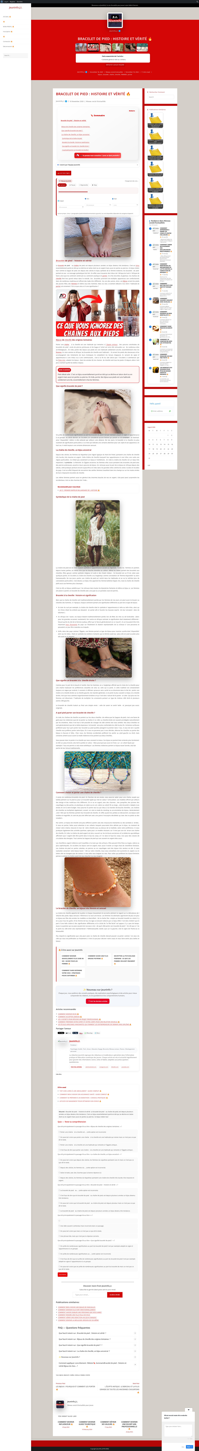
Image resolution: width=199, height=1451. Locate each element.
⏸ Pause (72, 185)
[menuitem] (2, 1)
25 (153, 453)
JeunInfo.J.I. (15, 7)
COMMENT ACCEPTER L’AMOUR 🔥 (70, 1017)
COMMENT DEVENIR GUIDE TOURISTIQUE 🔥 (87, 1424)
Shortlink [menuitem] (19, 1)
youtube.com (125, 1067)
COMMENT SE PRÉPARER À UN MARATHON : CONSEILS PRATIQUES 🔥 (84, 1098)
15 (168, 444)
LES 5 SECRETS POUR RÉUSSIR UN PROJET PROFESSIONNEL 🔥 (79, 1019)
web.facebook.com (91, 1067)
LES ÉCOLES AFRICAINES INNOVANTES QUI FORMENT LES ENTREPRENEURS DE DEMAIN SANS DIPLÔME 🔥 (94, 1024)
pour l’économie (71, 625)
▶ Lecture (62, 185)
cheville (117, 74)
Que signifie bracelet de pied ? (72, 131)
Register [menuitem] (12, 1)
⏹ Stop (94, 185)
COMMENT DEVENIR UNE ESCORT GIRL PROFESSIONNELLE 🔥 (129, 1425)
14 (164, 444)
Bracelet (60, 260)
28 (164, 453)
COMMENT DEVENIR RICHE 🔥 (68, 1014)
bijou (137, 265)
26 (157, 453)
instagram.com (103, 1067)
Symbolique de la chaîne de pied (72, 138)
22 (168, 449)
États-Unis (61, 360)
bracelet (106, 74)
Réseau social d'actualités (114, 72)
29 (168, 453)
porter (130, 74)
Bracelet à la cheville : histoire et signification (76, 142)
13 (160, 444)
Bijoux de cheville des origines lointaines (75, 127)
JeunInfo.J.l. (115, 31)
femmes (74, 284)
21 (164, 449)
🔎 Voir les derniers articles (97, 1001)
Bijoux (59, 340)
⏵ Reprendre (83, 185)
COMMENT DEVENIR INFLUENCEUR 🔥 (66, 1423)
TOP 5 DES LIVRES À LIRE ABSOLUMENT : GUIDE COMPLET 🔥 (80, 1091)
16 (172, 444)
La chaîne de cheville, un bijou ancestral (75, 134)
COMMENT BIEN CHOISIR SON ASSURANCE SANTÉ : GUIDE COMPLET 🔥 (84, 1094)
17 (149, 449)
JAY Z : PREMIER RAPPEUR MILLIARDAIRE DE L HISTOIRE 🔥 (80, 490)
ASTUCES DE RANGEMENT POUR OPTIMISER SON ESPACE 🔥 (80, 1101)
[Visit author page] (60, 1404)
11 (153, 444)
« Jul (149, 465)
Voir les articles (76, 1067)
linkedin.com (114, 1067)
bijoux (100, 74)
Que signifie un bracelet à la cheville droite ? (75, 146)
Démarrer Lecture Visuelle (115, 65)
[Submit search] (25, 55)
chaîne (112, 74)
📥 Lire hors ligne (64, 173)
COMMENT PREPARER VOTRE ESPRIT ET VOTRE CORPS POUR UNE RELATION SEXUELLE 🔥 (89, 1022)
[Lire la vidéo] (97, 313)
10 (149, 444)
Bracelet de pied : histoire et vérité (73, 120)
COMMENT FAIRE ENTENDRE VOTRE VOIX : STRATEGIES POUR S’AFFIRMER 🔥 (72, 973)
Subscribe (115, 1295)
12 (157, 444)
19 (157, 449)
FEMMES (124, 74)
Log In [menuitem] (6, 1)
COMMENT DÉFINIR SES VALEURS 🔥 (108, 1423)
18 (153, 449)
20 (160, 449)
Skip (183, 1447)
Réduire (132, 111)
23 (172, 449)
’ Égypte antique (111, 345)
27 (160, 453)
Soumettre (62, 1274)
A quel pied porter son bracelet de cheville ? (75, 150)
